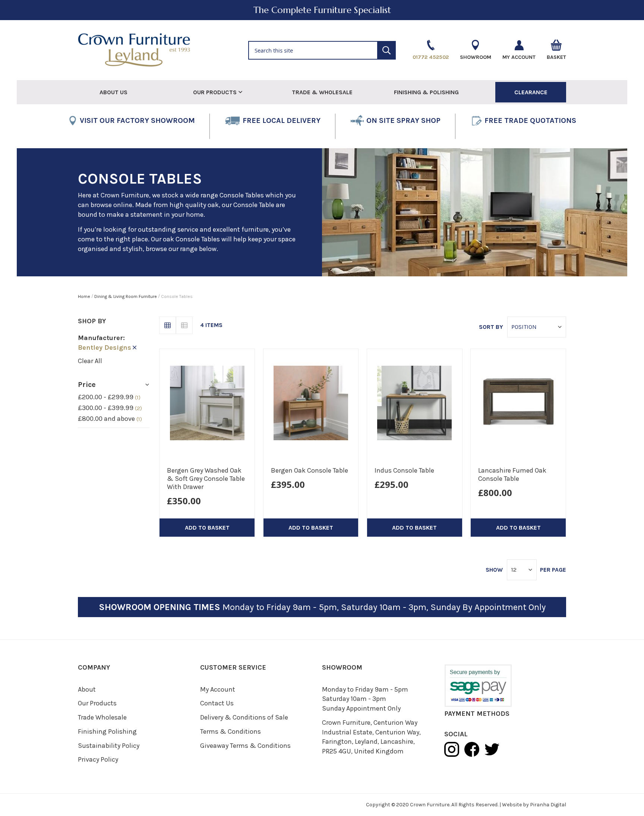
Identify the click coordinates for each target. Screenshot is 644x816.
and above (110, 419)
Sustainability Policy (108, 746)
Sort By (491, 326)
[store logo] (155, 50)
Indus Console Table (404, 470)
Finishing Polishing (107, 731)
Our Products (97, 703)
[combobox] (322, 50)
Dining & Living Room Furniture (126, 296)
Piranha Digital (548, 804)
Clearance (530, 92)
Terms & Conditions (230, 731)
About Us (113, 92)
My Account (217, 689)
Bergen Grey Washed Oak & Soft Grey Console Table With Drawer (206, 478)
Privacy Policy (98, 759)
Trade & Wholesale (322, 92)
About (87, 689)
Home (84, 296)
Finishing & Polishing (426, 92)
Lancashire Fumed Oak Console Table (512, 474)
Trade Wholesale (102, 717)
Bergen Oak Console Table (309, 470)
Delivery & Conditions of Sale (244, 717)
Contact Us (217, 703)
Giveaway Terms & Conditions (245, 746)
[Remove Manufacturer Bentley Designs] (134, 347)
